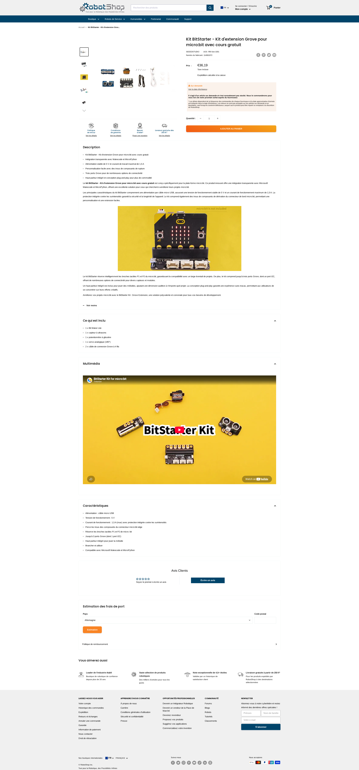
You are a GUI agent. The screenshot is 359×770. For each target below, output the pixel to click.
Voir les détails (91, 136)
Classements (211, 721)
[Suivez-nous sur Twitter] (178, 763)
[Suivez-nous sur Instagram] (184, 763)
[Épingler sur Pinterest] (264, 55)
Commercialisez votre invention (177, 728)
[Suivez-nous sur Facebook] (173, 763)
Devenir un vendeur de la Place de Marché (178, 709)
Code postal (260, 614)
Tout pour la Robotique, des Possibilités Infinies (98, 768)
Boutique (92, 19)
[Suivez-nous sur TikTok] (200, 763)
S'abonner (260, 727)
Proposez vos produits (173, 719)
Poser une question (140, 136)
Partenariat (156, 19)
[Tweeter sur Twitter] (269, 55)
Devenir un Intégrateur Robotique (178, 703)
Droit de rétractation (87, 738)
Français (121, 758)
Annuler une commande (89, 721)
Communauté (172, 19)
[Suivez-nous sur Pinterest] (189, 763)
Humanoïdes (136, 19)
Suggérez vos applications (175, 724)
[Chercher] (210, 8)
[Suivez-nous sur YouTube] (194, 763)
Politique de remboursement (95, 644)
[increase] (218, 118)
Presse (124, 721)
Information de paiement (90, 729)
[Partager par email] (274, 55)
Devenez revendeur (172, 715)
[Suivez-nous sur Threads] (210, 763)
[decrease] (200, 118)
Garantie (82, 725)
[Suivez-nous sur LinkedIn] (205, 763)
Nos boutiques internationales (91, 758)
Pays (85, 614)
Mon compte (241, 9)
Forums (208, 703)
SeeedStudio (192, 52)
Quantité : (191, 118)
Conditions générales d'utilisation (135, 712)
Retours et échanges (88, 716)
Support (187, 19)
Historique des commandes (91, 708)
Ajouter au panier (231, 128)
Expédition (83, 712)
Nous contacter (86, 734)
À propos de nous (129, 703)
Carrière (124, 708)
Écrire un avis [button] (208, 580)
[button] (84, 110)
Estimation (92, 629)
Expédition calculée (206, 75)
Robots (208, 712)
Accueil (82, 27)
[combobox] (169, 7)
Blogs (207, 708)
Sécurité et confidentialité (132, 716)
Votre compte (85, 703)
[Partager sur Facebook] (258, 55)
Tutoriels (208, 716)
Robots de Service (113, 19)
